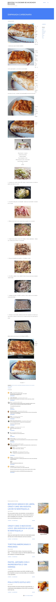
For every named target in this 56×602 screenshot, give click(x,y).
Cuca (11, 402)
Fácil (42, 34)
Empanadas (43, 32)
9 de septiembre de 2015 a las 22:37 (21, 438)
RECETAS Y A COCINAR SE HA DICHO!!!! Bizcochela (22, 3)
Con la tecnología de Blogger (28, 595)
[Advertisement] (21, 490)
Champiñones (19, 385)
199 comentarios (15, 520)
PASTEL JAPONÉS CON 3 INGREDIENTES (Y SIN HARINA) (18, 564)
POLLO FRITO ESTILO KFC (19, 582)
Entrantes (43, 33)
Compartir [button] (44, 24)
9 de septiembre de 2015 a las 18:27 (17, 432)
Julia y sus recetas (12, 438)
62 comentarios (14, 592)
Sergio (11, 392)
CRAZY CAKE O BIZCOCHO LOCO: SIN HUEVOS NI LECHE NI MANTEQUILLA (21, 528)
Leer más (33, 520)
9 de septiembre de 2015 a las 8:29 (17, 402)
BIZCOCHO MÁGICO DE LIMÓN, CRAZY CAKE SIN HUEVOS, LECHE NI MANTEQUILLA (21, 506)
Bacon (16, 385)
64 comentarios (14, 556)
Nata (42, 36)
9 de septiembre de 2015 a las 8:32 (22, 411)
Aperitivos (43, 28)
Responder (12, 400)
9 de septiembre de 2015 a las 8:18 (17, 392)
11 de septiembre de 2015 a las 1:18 (19, 457)
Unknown (11, 457)
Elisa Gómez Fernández (13, 411)
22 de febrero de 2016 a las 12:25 (19, 466)
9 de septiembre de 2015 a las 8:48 (18, 416)
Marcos (11, 416)
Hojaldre (43, 35)
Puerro (11, 386)
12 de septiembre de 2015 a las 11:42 (20, 447)
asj (10, 432)
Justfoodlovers (12, 466)
